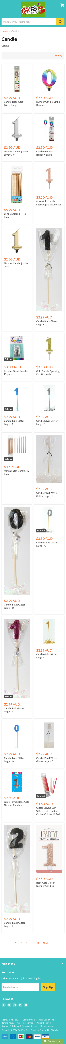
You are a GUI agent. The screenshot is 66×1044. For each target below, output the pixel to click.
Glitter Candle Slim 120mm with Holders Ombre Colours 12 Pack (48, 811)
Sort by (58, 55)
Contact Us (28, 1020)
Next (46, 943)
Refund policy (47, 1026)
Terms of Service (29, 1026)
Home (5, 31)
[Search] (60, 21)
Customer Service (25, 1023)
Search (5, 1020)
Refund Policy (8, 1023)
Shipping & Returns (10, 1026)
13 (38, 943)
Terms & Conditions (45, 1020)
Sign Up (48, 987)
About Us (15, 1020)
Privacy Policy (43, 1023)
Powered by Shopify (49, 1030)
